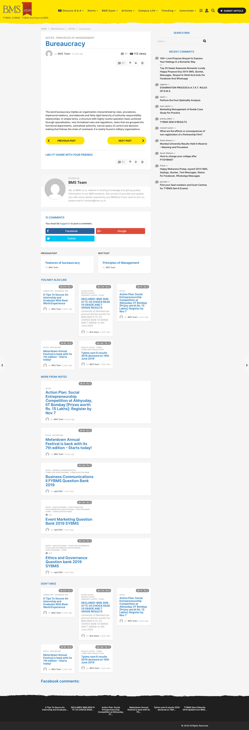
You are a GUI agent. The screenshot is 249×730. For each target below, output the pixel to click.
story (101, 295)
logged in (65, 223)
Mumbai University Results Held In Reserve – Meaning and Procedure (183, 145)
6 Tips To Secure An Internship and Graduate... (55, 708)
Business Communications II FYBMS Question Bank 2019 (69, 480)
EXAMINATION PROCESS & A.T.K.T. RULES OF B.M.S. (183, 89)
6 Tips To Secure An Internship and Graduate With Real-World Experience (56, 299)
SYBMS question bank (62, 511)
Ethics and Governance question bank (63, 548)
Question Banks (59, 507)
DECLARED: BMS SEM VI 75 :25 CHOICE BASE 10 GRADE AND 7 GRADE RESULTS (95, 303)
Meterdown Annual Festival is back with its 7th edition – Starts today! (57, 355)
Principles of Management (75, 37)
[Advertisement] (70, 89)
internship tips (61, 291)
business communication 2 (64, 470)
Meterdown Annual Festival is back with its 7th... (139, 709)
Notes (50, 37)
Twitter (71, 238)
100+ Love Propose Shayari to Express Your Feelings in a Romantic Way (181, 60)
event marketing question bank (60, 509)
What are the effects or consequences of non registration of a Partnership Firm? (182, 133)
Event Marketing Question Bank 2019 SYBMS (69, 521)
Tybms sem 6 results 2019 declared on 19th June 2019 (95, 355)
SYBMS (48, 511)
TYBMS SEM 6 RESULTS (173, 122)
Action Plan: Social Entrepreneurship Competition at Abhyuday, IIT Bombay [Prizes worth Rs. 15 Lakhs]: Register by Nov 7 (133, 303)
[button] (201, 11)
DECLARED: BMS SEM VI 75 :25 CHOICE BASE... (83, 708)
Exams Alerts (87, 291)
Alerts (91, 10)
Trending (167, 10)
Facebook (71, 231)
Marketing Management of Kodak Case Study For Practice (181, 111)
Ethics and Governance (78, 546)
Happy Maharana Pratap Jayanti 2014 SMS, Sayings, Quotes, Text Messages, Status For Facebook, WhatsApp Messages (184, 172)
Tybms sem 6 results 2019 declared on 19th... (167, 708)
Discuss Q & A (72, 10)
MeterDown (55, 347)
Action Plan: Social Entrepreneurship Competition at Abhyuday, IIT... (111, 710)
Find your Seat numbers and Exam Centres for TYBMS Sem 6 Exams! (183, 186)
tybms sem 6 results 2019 (92, 349)
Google (122, 231)
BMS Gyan (108, 10)
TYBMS (99, 347)
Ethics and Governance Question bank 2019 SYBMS (66, 561)
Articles (126, 10)
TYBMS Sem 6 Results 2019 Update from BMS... (195, 708)
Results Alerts (88, 293)
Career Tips (48, 291)
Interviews (187, 10)
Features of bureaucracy (63, 262)
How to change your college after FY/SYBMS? (178, 158)
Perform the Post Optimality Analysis (180, 100)
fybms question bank (79, 472)
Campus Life (146, 10)
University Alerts (89, 295)
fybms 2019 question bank (57, 472)
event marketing (75, 507)
